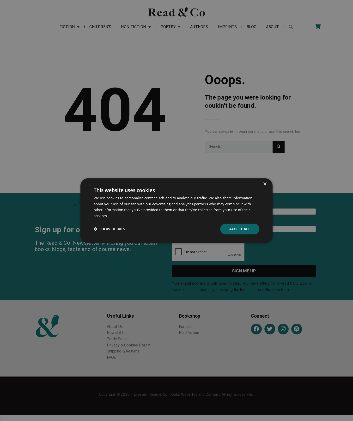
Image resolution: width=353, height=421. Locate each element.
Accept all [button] (239, 228)
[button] (109, 229)
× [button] (265, 184)
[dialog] (176, 210)
